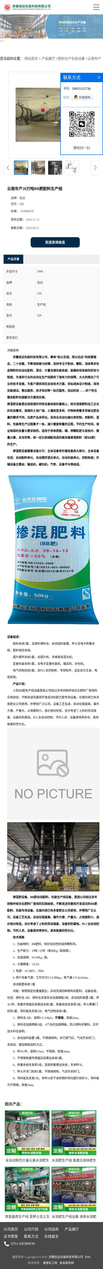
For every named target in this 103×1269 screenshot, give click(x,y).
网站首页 (31, 58)
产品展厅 (48, 58)
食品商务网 (66, 1263)
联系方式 (31, 1236)
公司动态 (51, 1229)
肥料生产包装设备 (71, 58)
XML (88, 1257)
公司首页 (11, 1229)
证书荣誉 (11, 1236)
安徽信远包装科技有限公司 (66, 1257)
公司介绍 (31, 1229)
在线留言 (51, 1236)
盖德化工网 (50, 1263)
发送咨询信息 (55, 242)
